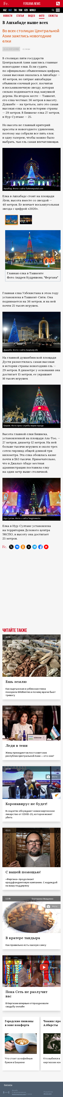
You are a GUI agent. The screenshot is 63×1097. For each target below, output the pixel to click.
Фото (41, 16)
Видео (31, 16)
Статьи (20, 16)
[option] (11, 220)
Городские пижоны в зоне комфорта (19, 1023)
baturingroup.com (19, 1094)
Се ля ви (26, 49)
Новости (7, 16)
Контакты (8, 1085)
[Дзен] (28, 547)
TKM (20, 10)
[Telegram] (34, 547)
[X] (11, 547)
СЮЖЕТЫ (53, 16)
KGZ (10, 10)
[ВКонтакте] (17, 547)
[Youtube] (46, 547)
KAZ (5, 10)
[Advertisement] (31, 587)
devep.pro (48, 1094)
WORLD (33, 10)
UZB (26, 10)
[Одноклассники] (23, 547)
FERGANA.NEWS (31, 3)
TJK (15, 10)
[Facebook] (40, 547)
